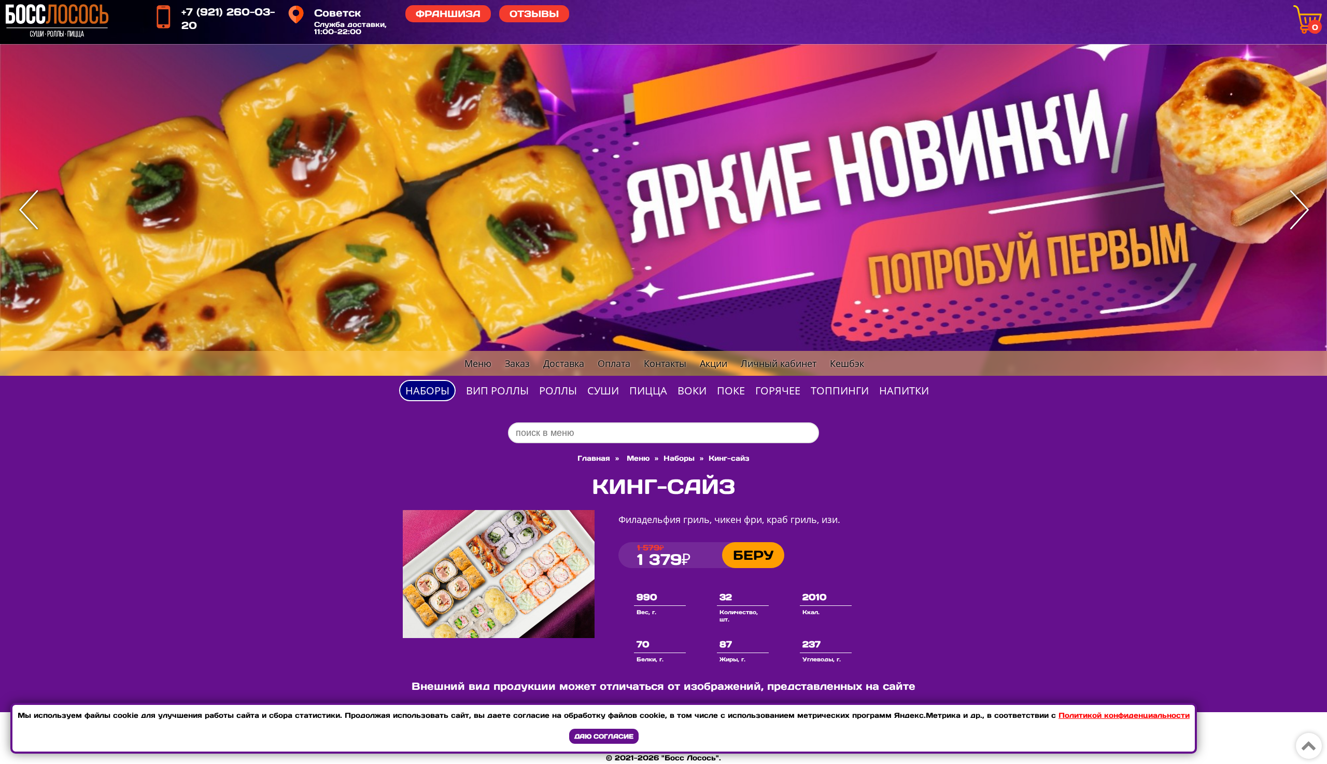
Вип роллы (497, 391)
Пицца (648, 391)
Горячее (777, 391)
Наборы (427, 391)
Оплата (614, 363)
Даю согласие (603, 736)
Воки (692, 391)
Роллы (558, 391)
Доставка (563, 363)
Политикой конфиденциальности (1124, 715)
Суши (603, 391)
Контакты (665, 363)
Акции (713, 363)
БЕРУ (753, 555)
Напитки (904, 391)
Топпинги (840, 391)
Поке (731, 391)
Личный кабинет (778, 363)
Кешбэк (847, 363)
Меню (477, 363)
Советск (337, 13)
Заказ (517, 363)
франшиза (448, 14)
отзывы (534, 14)
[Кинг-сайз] (499, 635)
